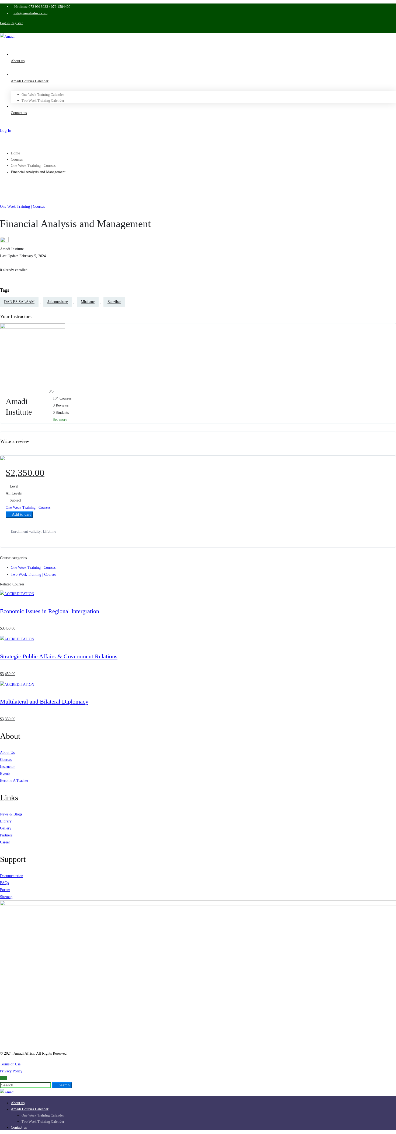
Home (15, 153)
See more (59, 420)
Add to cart (21, 514)
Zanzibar (114, 302)
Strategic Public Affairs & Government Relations (58, 656)
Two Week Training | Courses (33, 575)
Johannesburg (57, 302)
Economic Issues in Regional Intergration (49, 611)
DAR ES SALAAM (19, 302)
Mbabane (88, 302)
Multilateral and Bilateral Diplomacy (44, 701)
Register (17, 23)
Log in (5, 23)
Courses (17, 159)
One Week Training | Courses (33, 166)
